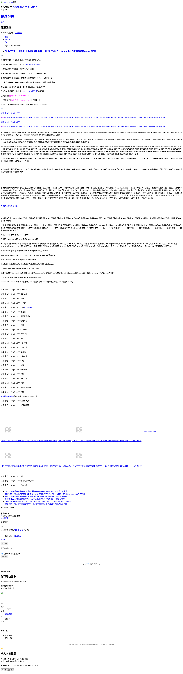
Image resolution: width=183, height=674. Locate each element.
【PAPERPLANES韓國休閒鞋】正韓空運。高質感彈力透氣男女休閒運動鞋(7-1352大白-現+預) (36, 466)
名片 (6, 42)
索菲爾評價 (28, 307)
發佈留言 (4, 556)
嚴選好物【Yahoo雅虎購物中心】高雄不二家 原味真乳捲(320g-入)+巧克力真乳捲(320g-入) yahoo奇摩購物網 (45, 494)
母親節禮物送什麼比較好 (10, 206)
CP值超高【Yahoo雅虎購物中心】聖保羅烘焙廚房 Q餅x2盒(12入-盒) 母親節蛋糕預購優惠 (38, 501)
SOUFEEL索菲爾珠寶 (34, 65)
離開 (12, 670)
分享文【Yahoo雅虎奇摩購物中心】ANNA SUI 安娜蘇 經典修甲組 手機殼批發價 (35, 499)
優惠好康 (7, 16)
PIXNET (75, 644)
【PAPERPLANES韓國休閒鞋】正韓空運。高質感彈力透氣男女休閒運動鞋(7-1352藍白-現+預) (107, 441)
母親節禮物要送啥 (149, 431)
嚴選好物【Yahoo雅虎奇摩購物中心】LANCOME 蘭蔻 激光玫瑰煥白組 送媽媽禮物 (36, 504)
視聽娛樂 (18, 33)
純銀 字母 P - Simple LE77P (11, 113)
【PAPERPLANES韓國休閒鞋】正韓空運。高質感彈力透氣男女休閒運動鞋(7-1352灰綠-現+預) (36, 441)
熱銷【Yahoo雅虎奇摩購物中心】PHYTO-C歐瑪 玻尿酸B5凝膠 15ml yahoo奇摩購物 (36, 496)
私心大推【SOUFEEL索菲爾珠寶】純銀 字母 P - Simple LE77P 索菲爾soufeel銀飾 (50, 51)
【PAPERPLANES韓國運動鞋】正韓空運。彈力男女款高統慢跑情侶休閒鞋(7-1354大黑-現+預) (107, 466)
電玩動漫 (17, 536)
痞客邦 (16, 530)
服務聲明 (111, 644)
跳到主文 (4, 22)
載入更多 (4, 543)
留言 (21, 530)
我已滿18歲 (5, 670)
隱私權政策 (103, 644)
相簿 (6, 37)
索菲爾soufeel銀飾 (7, 396)
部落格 (7, 39)
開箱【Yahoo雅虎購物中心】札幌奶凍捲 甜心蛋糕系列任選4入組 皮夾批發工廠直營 (36, 491)
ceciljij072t (4, 518)
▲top (3, 539)
